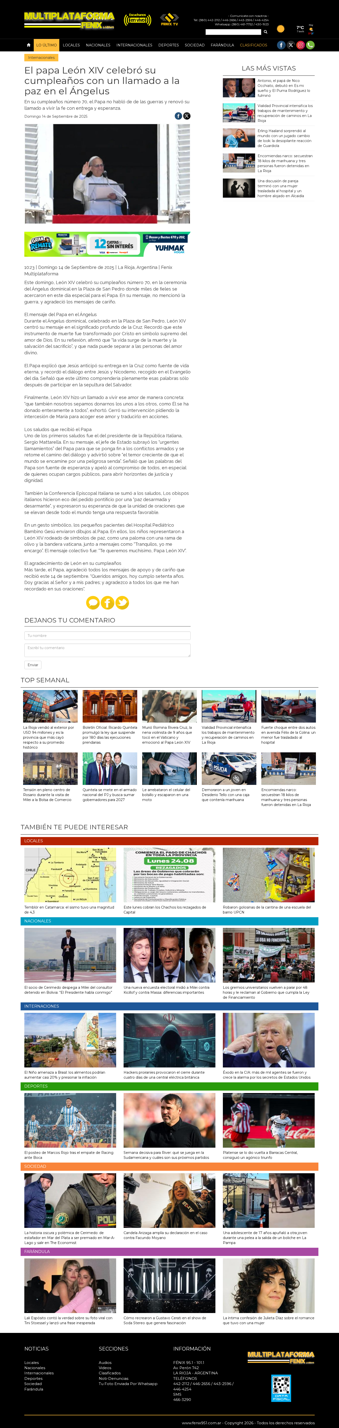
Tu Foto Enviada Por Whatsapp (128, 1383)
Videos (105, 1367)
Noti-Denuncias (113, 1378)
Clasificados (253, 45)
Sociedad (195, 45)
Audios (105, 1362)
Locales (71, 45)
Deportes (168, 45)
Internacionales (134, 45)
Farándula (222, 45)
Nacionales (98, 45)
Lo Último (46, 45)
